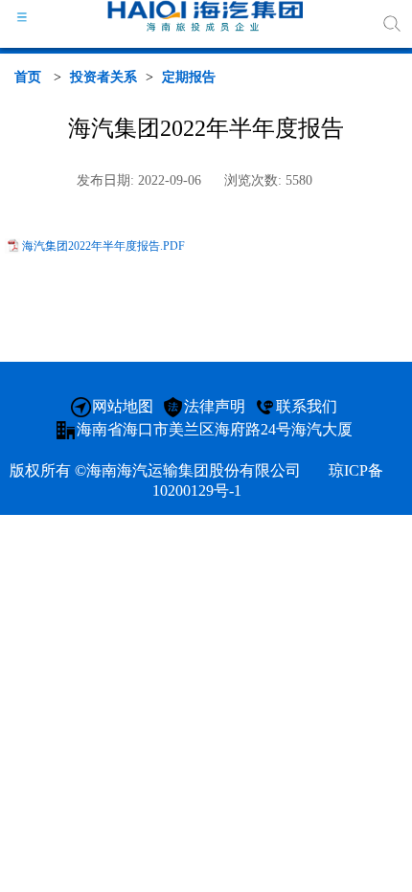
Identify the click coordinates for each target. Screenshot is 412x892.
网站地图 (122, 406)
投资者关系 (103, 77)
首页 (27, 77)
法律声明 (214, 406)
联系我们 (306, 406)
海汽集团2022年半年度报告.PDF (103, 246)
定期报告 (189, 77)
